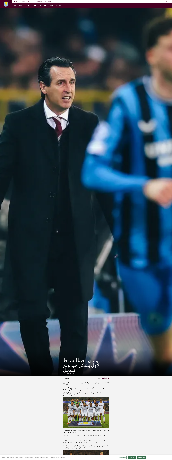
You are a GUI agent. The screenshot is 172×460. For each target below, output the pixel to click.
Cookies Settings (122, 457)
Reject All (132, 457)
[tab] (16, 1)
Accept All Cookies (141, 457)
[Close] (169, 457)
